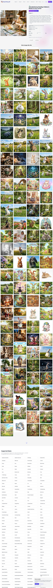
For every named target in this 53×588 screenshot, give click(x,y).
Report (36, 28)
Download (37, 40)
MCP (37, 1)
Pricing (40, 1)
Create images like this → (34, 10)
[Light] (43, 1)
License (30, 37)
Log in (46, 1)
